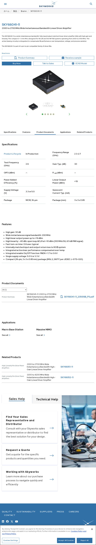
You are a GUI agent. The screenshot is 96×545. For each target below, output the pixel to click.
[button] (91, 4)
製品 (15, 11)
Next (69, 114)
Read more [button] (6, 53)
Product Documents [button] (45, 132)
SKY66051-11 (67, 367)
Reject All (84, 540)
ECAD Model (81, 63)
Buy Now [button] (16, 63)
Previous (27, 114)
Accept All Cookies (66, 540)
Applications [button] (65, 132)
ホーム (6, 11)
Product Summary (30, 57)
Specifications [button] (10, 132)
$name (24, 11)
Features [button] (26, 132)
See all (5, 335)
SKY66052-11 (67, 377)
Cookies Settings (10, 540)
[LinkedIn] (3, 521)
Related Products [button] (84, 132)
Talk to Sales (48, 63)
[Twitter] (12, 521)
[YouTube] (16, 521)
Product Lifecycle (12, 154)
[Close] (92, 529)
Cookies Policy (76, 531)
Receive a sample (78, 57)
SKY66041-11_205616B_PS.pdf (77, 296)
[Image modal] (48, 82)
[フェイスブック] (7, 521)
